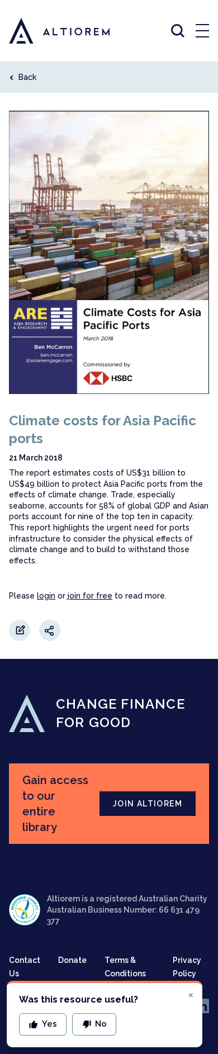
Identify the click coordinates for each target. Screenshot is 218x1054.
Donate (72, 960)
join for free (90, 595)
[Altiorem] (49, 31)
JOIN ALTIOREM (147, 803)
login (46, 595)
